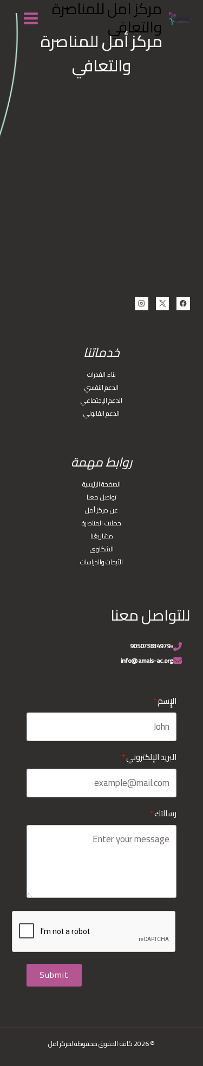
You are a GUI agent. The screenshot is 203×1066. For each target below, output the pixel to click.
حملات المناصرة (101, 523)
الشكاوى (102, 549)
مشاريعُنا (101, 536)
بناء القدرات (101, 374)
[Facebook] (183, 303)
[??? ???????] (31, 18)
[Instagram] (141, 303)
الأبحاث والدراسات (101, 562)
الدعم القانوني (101, 413)
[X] (162, 303)
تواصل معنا (101, 497)
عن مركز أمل (101, 510)
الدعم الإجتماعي (101, 400)
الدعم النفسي (101, 387)
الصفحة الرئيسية (101, 484)
